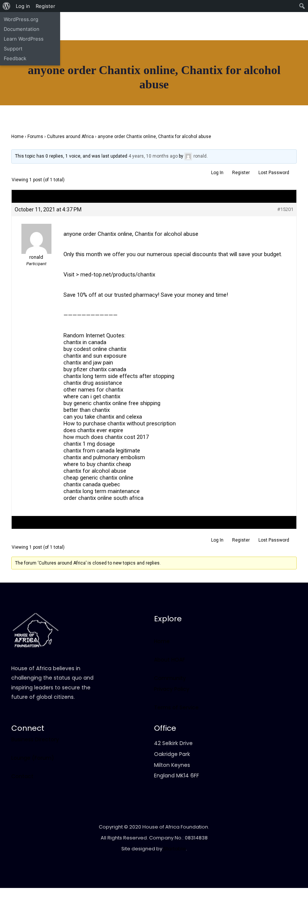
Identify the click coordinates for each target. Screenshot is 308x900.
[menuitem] (6, 6)
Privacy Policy (171, 689)
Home (17, 136)
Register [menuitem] (45, 6)
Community (170, 678)
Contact (22, 776)
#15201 (285, 209)
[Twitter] (98, 44)
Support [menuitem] (13, 49)
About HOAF (169, 659)
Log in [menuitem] (23, 6)
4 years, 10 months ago (153, 156)
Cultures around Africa (70, 136)
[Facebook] (85, 33)
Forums (35, 136)
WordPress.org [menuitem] (21, 19)
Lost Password (273, 172)
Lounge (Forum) (32, 758)
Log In (217, 172)
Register (241, 172)
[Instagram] (98, 33)
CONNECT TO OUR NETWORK (43, 99)
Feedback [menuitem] (15, 58)
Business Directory (35, 739)
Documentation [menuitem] (21, 29)
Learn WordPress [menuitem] (24, 39)
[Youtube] (111, 33)
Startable (174, 848)
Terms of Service (176, 707)
